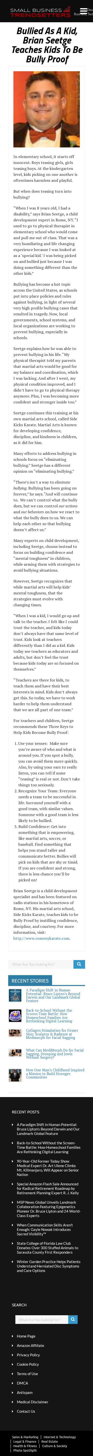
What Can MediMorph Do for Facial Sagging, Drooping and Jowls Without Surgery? (55, 1054)
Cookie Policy (28, 1364)
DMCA (22, 1383)
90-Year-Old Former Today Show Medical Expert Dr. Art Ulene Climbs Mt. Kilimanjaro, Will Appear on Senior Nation (48, 1168)
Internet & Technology (60, 1437)
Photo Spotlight (25, 1450)
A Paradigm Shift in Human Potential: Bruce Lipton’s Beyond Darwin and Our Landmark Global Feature (53, 995)
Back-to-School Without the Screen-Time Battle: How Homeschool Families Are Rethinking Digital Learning (49, 1015)
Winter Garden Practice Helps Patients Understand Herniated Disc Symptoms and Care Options (49, 1266)
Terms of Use (27, 1373)
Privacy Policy (28, 1355)
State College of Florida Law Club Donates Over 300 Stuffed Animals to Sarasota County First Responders (47, 1247)
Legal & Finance (24, 1441)
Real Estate (49, 1441)
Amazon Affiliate (30, 1345)
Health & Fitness (25, 1446)
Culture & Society (54, 1446)
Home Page (26, 1336)
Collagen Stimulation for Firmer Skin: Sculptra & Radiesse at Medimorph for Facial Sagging (52, 1034)
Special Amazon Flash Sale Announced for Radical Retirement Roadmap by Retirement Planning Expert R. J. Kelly (48, 1188)
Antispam (24, 1392)
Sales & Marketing (25, 1437)
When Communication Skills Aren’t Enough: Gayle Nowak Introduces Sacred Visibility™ (45, 1229)
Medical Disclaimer (32, 1402)
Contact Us (26, 1411)
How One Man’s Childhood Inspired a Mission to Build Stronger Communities (55, 1074)
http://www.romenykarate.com (41, 938)
